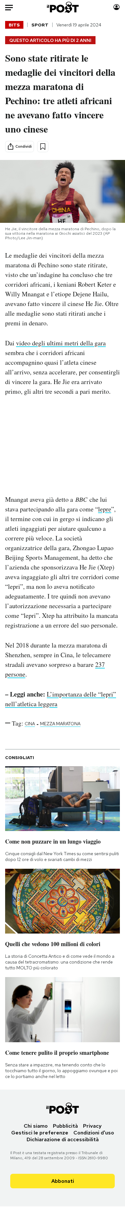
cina (30, 724)
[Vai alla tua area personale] (116, 7)
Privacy (92, 1126)
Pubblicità (65, 1126)
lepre (104, 509)
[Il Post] (62, 7)
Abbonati (62, 1181)
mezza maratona (60, 724)
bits (14, 25)
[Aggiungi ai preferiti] (43, 146)
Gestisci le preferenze (39, 1132)
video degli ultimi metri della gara (61, 343)
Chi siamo (36, 1126)
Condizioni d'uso (93, 1132)
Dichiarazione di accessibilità (63, 1139)
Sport (39, 25)
